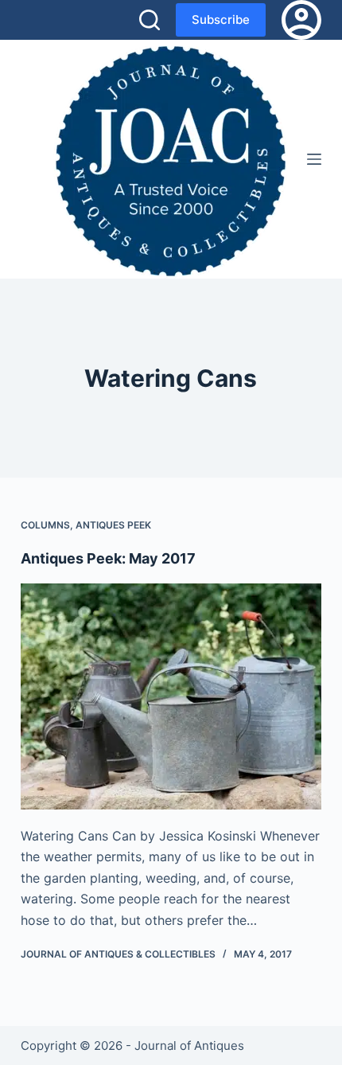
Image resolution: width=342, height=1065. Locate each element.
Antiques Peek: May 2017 (108, 558)
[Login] (301, 20)
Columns (45, 525)
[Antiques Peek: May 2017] (171, 696)
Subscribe (221, 19)
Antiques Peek (113, 525)
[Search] (149, 20)
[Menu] (314, 159)
